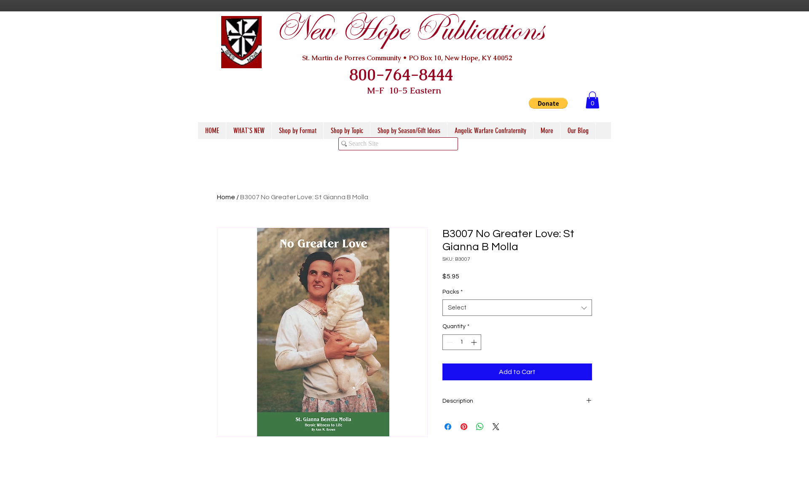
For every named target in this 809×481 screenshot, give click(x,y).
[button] (548, 103)
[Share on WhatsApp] (480, 427)
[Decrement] (449, 342)
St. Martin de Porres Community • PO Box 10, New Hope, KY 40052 (407, 57)
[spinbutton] (461, 342)
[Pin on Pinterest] (464, 427)
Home (226, 197)
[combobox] (517, 307)
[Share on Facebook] (448, 427)
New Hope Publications (409, 30)
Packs (452, 292)
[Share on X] (496, 427)
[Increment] (474, 342)
